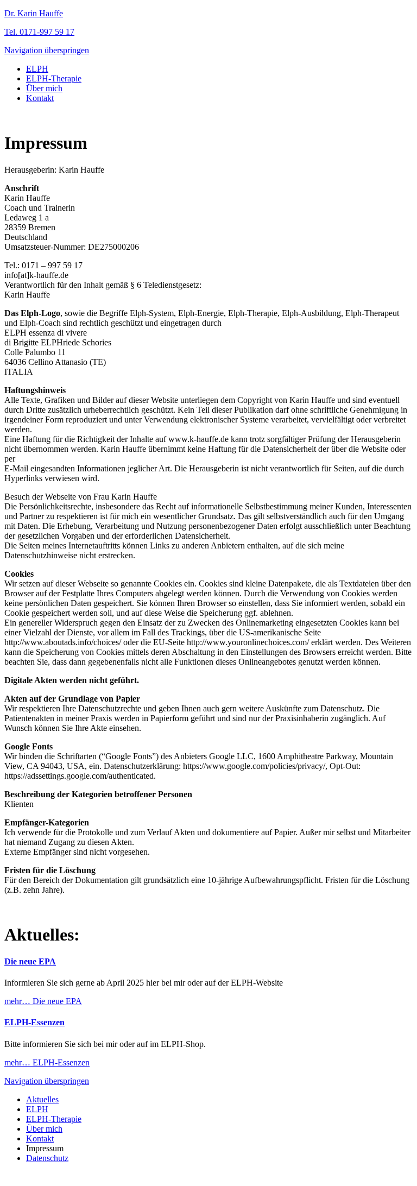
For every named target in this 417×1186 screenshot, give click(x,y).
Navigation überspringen (46, 50)
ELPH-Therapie (53, 78)
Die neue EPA (30, 961)
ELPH (37, 68)
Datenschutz (47, 1158)
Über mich (44, 88)
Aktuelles (42, 1099)
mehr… (43, 1001)
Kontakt (40, 98)
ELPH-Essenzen (34, 1022)
